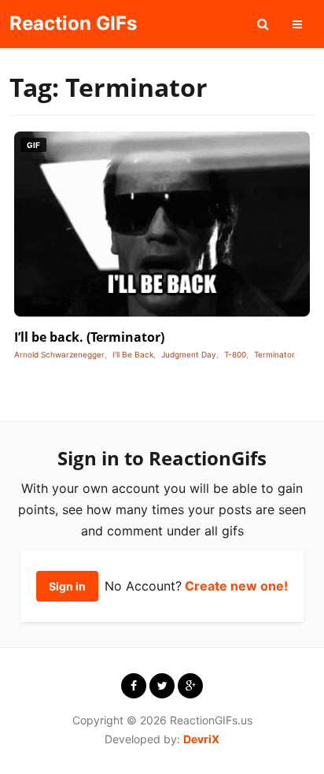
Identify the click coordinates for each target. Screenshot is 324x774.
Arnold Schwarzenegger (59, 354)
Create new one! (236, 586)
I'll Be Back (132, 354)
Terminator (274, 354)
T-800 (235, 354)
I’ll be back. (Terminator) (89, 337)
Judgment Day (188, 354)
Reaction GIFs (73, 23)
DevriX (201, 739)
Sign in (67, 586)
